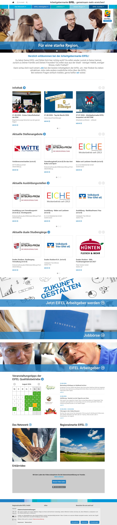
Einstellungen (94, 522)
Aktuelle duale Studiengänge (29, 232)
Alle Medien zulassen (59, 487)
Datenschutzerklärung (38, 519)
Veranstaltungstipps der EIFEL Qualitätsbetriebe (26, 377)
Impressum (21, 522)
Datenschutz (28, 522)
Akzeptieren (75, 522)
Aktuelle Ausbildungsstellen (29, 183)
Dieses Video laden (59, 482)
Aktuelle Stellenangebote (27, 134)
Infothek (17, 87)
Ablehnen (84, 522)
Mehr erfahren (59, 477)
